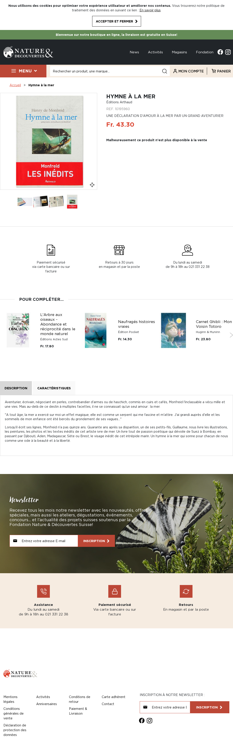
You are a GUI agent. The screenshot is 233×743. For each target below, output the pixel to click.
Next (231, 335)
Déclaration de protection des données (14, 729)
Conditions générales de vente (13, 713)
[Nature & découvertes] (28, 51)
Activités (155, 52)
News (134, 52)
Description (16, 388)
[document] (116, 15)
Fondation (204, 52)
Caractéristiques (54, 388)
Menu (25, 71)
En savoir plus (150, 10)
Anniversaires (46, 704)
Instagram (228, 52)
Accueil (15, 85)
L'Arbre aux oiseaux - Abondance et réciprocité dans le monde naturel (57, 324)
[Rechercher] (164, 71)
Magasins (179, 52)
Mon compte (191, 71)
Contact (108, 704)
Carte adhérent (113, 697)
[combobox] (110, 71)
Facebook (220, 52)
